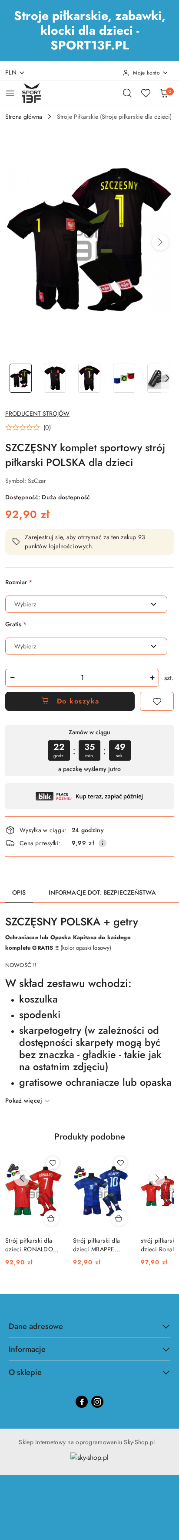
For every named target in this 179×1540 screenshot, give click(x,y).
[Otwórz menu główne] (10, 93)
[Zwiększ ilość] (152, 677)
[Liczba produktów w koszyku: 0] (164, 93)
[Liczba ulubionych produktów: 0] (145, 93)
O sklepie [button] (25, 1372)
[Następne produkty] (157, 1178)
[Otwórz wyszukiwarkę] (127, 93)
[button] (160, 242)
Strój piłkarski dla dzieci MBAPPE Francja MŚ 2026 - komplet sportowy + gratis (99, 1244)
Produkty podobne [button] (89, 1136)
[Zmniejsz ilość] (12, 677)
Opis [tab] (19, 892)
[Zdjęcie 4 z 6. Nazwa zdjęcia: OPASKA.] (124, 378)
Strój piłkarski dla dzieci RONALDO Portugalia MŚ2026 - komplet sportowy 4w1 (32, 1244)
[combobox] (86, 604)
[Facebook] (82, 1402)
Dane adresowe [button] (36, 1326)
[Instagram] (97, 1402)
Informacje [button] (27, 1349)
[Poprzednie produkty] (22, 1178)
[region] (89, 750)
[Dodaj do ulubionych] (157, 701)
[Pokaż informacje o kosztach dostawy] (102, 843)
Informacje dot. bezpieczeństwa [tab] (102, 892)
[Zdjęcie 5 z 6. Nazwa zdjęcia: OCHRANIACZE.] (158, 378)
